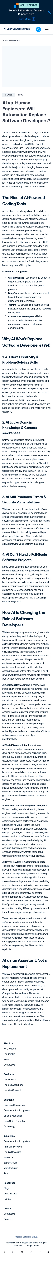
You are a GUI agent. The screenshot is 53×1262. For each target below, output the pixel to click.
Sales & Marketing (13, 1116)
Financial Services (13, 1146)
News (6, 1059)
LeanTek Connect (12, 1090)
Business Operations (14, 1105)
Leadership (9, 1054)
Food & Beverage (12, 1152)
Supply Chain (10, 1162)
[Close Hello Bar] (49, 12)
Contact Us (9, 1064)
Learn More (24, 19)
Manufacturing (11, 1168)
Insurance (8, 1157)
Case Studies (10, 1193)
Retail (6, 1173)
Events (7, 1199)
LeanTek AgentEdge (14, 1085)
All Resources (12, 41)
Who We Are (10, 1048)
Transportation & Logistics (17, 1110)
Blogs (6, 1188)
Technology (9, 1126)
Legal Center (33, 1245)
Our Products (10, 1079)
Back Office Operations (15, 1121)
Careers (8, 1219)
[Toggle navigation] (46, 29)
